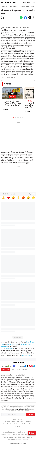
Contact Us (15, 434)
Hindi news (20, 405)
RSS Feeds (21, 437)
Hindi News (4, 6)
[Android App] (8, 366)
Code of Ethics (11, 439)
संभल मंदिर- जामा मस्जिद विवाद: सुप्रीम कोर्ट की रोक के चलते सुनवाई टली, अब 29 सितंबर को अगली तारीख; (17, 393)
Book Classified (26, 424)
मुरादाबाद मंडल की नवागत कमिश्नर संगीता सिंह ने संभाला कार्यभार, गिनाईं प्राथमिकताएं (12, 103)
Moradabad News (24, 6)
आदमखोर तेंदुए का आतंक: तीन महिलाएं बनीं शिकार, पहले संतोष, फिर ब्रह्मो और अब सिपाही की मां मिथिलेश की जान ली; (17, 382)
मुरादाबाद (5, 109)
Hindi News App (12, 344)
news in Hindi (26, 355)
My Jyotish (20, 421)
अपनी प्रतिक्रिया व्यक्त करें (8, 194)
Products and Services (10, 437)
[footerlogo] (18, 363)
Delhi (12, 369)
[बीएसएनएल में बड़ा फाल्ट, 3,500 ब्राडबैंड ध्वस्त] (21, 17)
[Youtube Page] (30, 366)
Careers (23, 432)
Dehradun (24, 369)
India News (9, 348)
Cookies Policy (5, 434)
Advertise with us (14, 432)
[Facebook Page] (25, 366)
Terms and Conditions (27, 434)
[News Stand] (14, 366)
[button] (13, 117)
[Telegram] (34, 366)
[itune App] (11, 366)
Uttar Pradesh (13, 6)
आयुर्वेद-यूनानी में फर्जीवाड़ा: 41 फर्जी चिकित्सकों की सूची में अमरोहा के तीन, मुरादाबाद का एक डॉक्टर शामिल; (18, 398)
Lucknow (18, 369)
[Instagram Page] (32, 366)
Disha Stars (17, 426)
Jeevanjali (28, 421)
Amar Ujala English (9, 421)
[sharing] (33, 17)
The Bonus (17, 424)
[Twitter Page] (27, 366)
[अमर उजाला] (10, 3)
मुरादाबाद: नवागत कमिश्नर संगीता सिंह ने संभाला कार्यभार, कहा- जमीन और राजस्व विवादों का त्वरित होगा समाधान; (18, 387)
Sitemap (29, 437)
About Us (5, 432)
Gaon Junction (7, 424)
